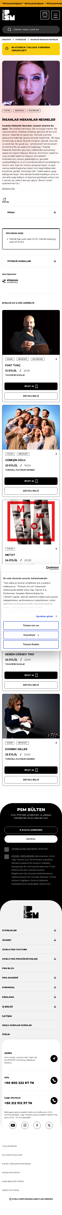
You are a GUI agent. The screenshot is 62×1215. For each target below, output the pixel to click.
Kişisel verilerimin (23, 856)
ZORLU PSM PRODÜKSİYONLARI (20, 959)
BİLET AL (29, 386)
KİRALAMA (8, 997)
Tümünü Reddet (31, 644)
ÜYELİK (6, 1034)
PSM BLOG (8, 968)
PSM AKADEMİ (10, 977)
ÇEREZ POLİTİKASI (10, 1190)
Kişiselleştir (29, 635)
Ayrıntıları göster (44, 616)
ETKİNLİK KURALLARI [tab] (19, 261)
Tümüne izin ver (31, 625)
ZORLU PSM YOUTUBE (14, 949)
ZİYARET (7, 940)
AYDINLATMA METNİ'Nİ (24, 849)
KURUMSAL (8, 987)
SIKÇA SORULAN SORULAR (17, 1025)
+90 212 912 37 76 (18, 1103)
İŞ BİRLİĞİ (7, 1006)
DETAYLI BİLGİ (31, 396)
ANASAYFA (6, 40)
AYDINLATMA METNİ (11, 1172)
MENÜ (55, 17)
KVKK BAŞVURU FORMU (13, 1181)
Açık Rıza (33, 884)
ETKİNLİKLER (21, 40)
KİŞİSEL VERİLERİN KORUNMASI (16, 1164)
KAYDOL (31, 839)
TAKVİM (44, 17)
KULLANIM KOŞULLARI (12, 1155)
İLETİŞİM (7, 1016)
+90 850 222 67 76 (19, 1083)
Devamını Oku (8, 188)
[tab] (31, 212)
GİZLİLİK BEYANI (9, 1146)
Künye (11, 212)
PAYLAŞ (5, 202)
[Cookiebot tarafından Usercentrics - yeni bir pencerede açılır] (46, 568)
